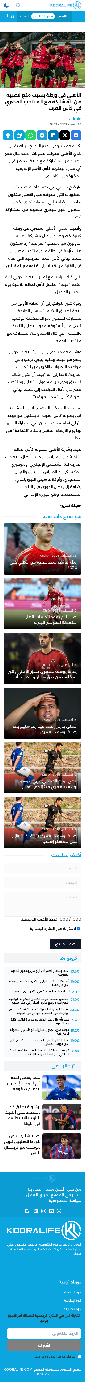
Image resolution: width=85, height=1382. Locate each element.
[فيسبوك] (59, 1211)
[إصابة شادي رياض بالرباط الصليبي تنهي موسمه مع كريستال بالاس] (42, 1146)
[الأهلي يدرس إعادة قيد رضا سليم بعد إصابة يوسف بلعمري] (42, 713)
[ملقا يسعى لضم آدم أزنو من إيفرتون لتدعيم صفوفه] (42, 973)
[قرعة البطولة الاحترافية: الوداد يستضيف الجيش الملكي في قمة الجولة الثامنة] (42, 1052)
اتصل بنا (35, 1189)
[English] (28, 1211)
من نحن (74, 1189)
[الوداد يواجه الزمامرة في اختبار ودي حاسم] (42, 992)
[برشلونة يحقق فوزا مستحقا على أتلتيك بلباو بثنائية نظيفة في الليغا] (42, 1117)
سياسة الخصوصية (64, 1200)
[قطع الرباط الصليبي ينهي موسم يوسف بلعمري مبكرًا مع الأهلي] (42, 767)
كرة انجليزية (72, 1309)
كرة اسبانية (72, 1292)
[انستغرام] (44, 1211)
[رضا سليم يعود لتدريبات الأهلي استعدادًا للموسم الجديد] (42, 603)
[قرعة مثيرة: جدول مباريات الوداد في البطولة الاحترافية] (42, 1032)
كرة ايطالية (72, 1300)
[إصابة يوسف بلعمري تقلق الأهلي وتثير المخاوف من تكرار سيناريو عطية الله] (42, 658)
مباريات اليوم (43, 16)
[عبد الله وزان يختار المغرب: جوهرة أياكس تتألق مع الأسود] (42, 1021)
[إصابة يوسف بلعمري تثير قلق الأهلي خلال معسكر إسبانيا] (42, 822)
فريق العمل (37, 1195)
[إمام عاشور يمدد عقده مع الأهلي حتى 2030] (42, 549)
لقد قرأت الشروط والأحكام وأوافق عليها (54, 1357)
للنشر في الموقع (66, 1195)
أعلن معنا (55, 1189)
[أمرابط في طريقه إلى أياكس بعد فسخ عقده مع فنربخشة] (42, 983)
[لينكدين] (36, 1211)
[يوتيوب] (51, 1211)
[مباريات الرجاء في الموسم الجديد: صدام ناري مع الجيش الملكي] (42, 1042)
